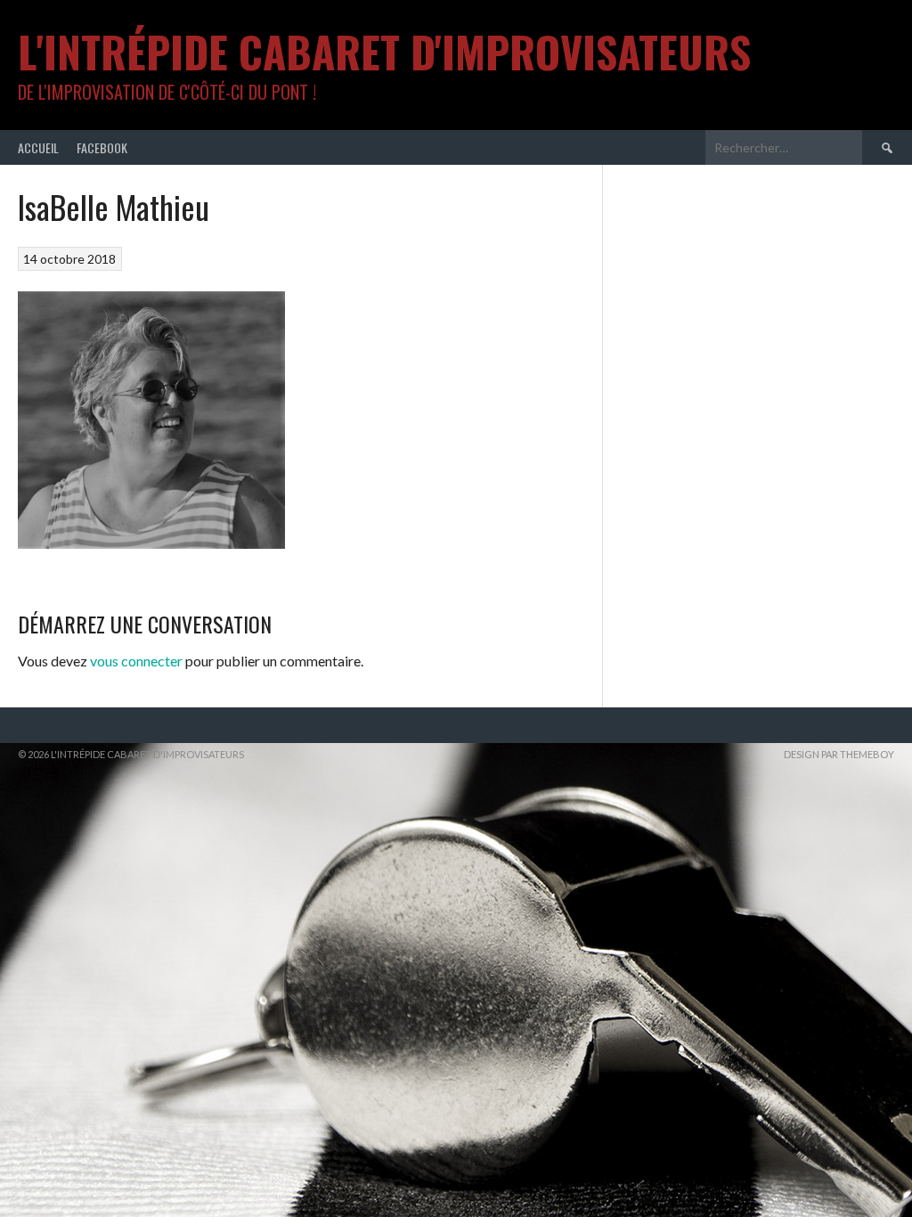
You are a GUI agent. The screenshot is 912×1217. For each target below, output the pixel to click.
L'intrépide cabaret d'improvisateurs (384, 51)
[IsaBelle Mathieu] (151, 543)
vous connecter (136, 660)
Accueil (38, 147)
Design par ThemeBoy (839, 754)
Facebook (102, 147)
